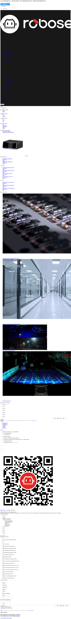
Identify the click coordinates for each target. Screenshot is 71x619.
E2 (3, 119)
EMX (4, 111)
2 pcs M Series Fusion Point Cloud (9, 350)
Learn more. (17, 615)
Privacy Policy (34, 420)
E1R (3, 120)
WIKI (6, 84)
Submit (5, 612)
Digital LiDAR (5, 52)
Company (6, 98)
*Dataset (6, 86)
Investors (4, 101)
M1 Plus (4, 116)
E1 (3, 121)
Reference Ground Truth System (8, 132)
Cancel (2, 419)
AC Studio (6, 75)
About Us (4, 97)
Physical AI (5, 39)
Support (6, 88)
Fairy (3, 128)
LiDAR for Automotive (8, 54)
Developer (4, 73)
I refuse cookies (9, 618)
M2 (3, 115)
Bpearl (4, 127)
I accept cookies (3, 618)
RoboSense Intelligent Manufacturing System (11, 258)
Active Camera (7, 41)
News (6, 99)
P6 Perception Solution (7, 131)
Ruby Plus (4, 125)
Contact (4, 100)
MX (3, 114)
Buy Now (2, 104)
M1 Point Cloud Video (7, 400)
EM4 (3, 110)
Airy (3, 124)
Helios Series (5, 126)
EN (2, 103)
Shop (1, 105)
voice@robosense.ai (14, 442)
